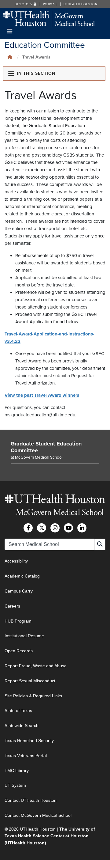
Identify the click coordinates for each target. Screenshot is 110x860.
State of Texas (18, 710)
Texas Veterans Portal (26, 755)
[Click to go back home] (9, 57)
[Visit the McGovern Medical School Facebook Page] (28, 527)
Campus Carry (19, 591)
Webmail (50, 4)
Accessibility (16, 561)
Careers (12, 606)
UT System (15, 785)
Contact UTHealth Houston (31, 800)
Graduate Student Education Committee (46, 447)
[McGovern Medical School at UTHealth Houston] (49, 18)
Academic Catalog (22, 576)
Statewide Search (21, 725)
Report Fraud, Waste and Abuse (36, 665)
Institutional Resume (24, 635)
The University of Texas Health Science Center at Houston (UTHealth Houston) (50, 836)
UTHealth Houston (80, 4)
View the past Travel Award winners (42, 395)
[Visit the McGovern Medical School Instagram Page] (55, 527)
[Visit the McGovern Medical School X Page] (41, 527)
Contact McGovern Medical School (38, 815)
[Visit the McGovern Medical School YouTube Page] (68, 527)
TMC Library (17, 770)
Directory (24, 4)
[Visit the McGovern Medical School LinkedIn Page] (81, 527)
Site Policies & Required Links (33, 695)
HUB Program (18, 621)
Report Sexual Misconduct (30, 680)
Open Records (19, 650)
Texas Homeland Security (29, 740)
